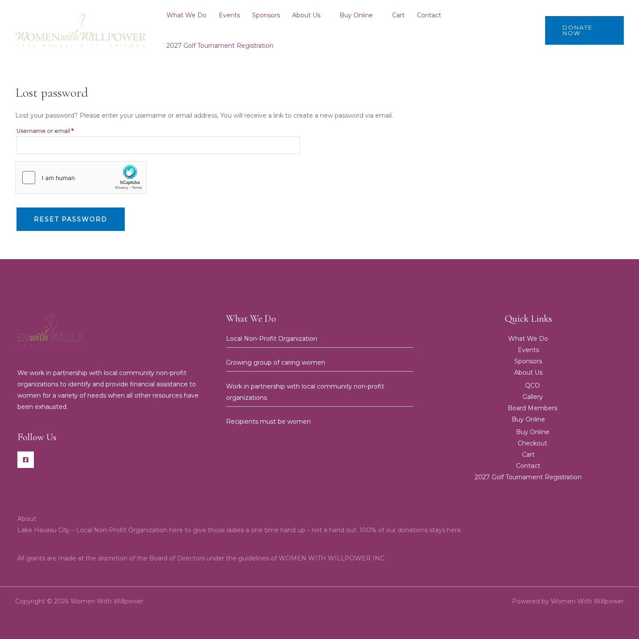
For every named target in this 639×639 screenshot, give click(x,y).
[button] (584, 30)
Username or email (58, 129)
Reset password (70, 219)
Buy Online (356, 15)
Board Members (532, 408)
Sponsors (266, 15)
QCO (532, 385)
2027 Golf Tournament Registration (219, 45)
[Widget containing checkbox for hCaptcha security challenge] (80, 177)
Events (229, 15)
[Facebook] (25, 459)
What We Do (186, 15)
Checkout (532, 443)
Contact (429, 15)
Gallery (533, 397)
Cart (398, 15)
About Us (306, 15)
